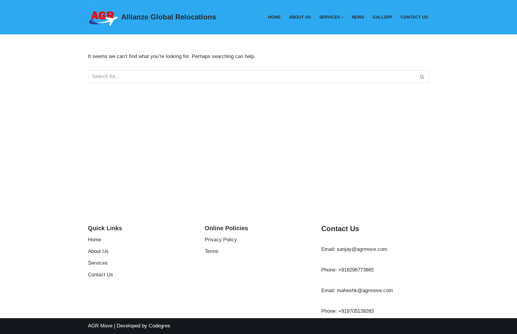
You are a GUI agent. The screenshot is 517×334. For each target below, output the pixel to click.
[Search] (422, 76)
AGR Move (100, 326)
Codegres (159, 326)
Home (274, 17)
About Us (300, 17)
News (358, 17)
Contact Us (414, 17)
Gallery (382, 17)
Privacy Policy (221, 240)
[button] (342, 17)
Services (98, 263)
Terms (211, 251)
